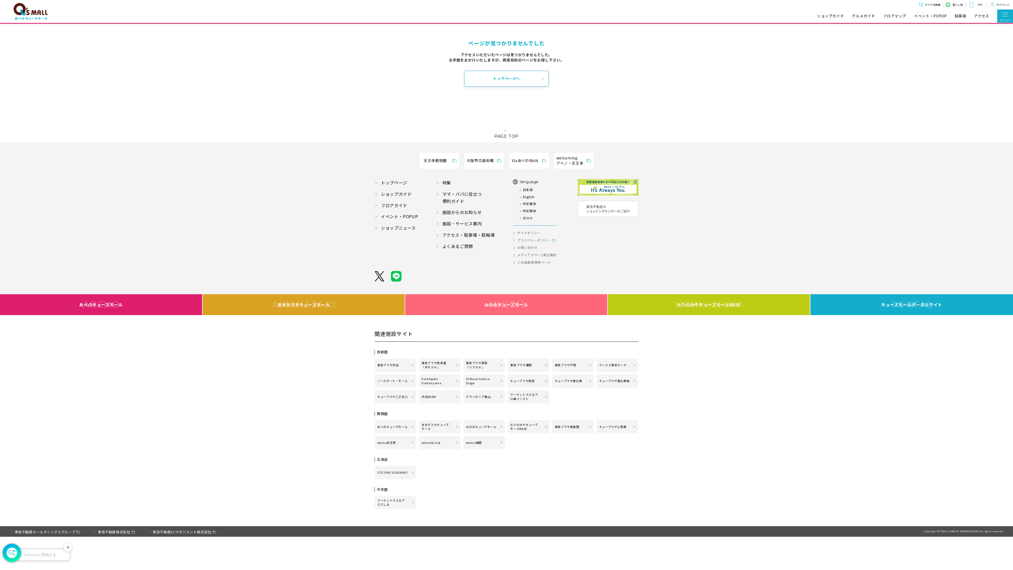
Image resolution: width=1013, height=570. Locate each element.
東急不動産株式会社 (114, 531)
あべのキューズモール (101, 304)
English (528, 196)
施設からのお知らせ (462, 212)
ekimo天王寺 (386, 442)
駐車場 (960, 15)
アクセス (981, 15)
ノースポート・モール (392, 381)
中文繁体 (529, 203)
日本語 (528, 189)
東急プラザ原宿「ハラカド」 (476, 365)
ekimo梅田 (473, 442)
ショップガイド (830, 15)
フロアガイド (394, 205)
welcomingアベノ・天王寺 (569, 160)
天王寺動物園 (435, 160)
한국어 (528, 218)
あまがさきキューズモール (304, 304)
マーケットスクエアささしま (391, 502)
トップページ (394, 182)
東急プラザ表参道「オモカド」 (434, 365)
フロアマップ (894, 15)
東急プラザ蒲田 (521, 365)
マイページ (1002, 5)
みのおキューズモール (506, 304)
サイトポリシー (529, 232)
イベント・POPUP (930, 15)
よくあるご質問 (457, 246)
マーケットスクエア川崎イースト (524, 396)
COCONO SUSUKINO (392, 472)
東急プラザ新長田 (567, 427)
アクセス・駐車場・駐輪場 (468, 235)
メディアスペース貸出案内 (537, 255)
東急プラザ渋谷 (388, 365)
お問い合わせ (527, 247)
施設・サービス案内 (462, 223)
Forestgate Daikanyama (431, 381)
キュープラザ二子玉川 (392, 397)
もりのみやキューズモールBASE (709, 304)
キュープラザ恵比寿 (568, 381)
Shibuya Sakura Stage (478, 381)
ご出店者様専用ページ (534, 262)
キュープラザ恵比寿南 (614, 381)
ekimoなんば (431, 442)
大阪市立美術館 (480, 160)
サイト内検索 (932, 5)
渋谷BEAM (429, 397)
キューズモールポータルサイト (911, 304)
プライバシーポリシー (534, 240)
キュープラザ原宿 (522, 381)
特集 (446, 182)
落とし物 (957, 5)
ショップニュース (398, 228)
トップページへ (506, 78)
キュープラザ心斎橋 (613, 427)
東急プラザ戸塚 (565, 365)
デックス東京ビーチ (613, 365)
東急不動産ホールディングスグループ (45, 531)
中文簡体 (529, 210)
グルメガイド (863, 15)
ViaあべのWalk (525, 160)
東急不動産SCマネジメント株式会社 (182, 531)
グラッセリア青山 (478, 397)
